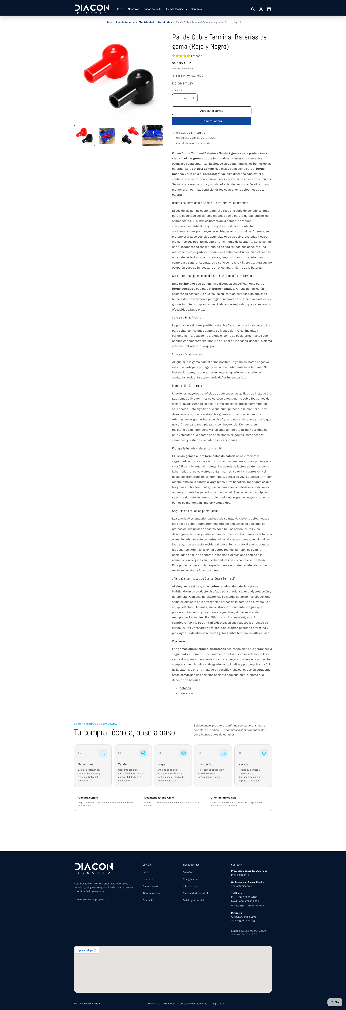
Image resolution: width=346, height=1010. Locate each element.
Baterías (187, 872)
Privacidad (154, 1003)
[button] (176, 9)
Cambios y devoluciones (192, 1003)
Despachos (217, 1003)
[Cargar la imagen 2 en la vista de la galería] (107, 135)
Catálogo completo (194, 900)
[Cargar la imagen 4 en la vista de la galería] (152, 135)
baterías (185, 688)
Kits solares (190, 886)
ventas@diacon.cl (242, 886)
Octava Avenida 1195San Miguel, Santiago (243, 918)
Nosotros (148, 879)
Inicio (108, 22)
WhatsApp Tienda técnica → (249, 905)
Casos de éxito (151, 886)
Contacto (148, 900)
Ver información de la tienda (193, 143)
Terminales (165, 22)
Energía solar (190, 879)
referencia (187, 693)
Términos (169, 1003)
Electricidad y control (195, 893)
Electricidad (146, 22)
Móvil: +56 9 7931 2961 (245, 901)
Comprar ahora (211, 121)
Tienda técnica (125, 22)
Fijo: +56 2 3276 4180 (244, 897)
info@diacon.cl (240, 874)
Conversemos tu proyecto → (92, 899)
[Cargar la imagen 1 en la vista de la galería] (84, 135)
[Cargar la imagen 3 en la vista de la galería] (129, 135)
